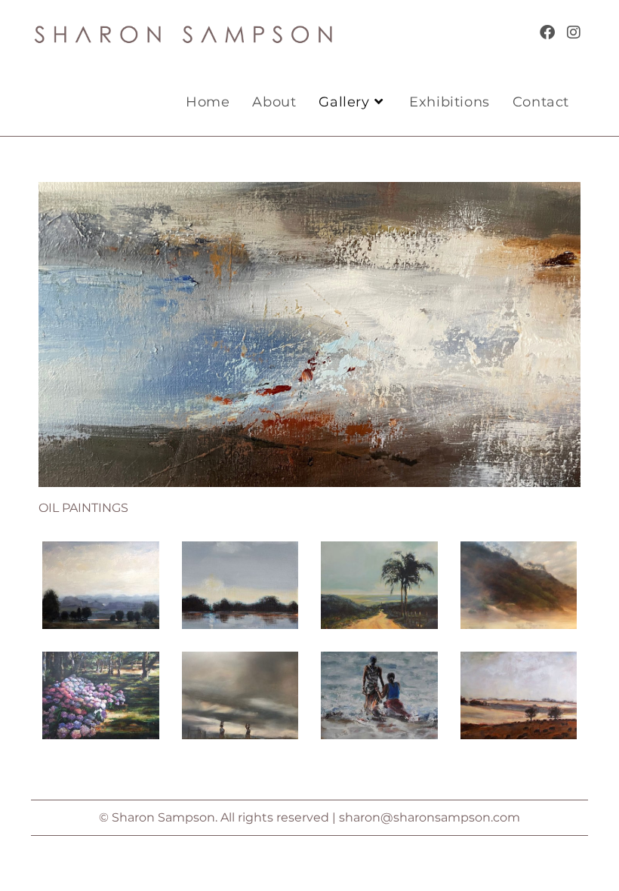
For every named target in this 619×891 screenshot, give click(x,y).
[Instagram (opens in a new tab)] (574, 32)
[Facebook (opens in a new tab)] (547, 32)
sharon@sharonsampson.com (429, 817)
